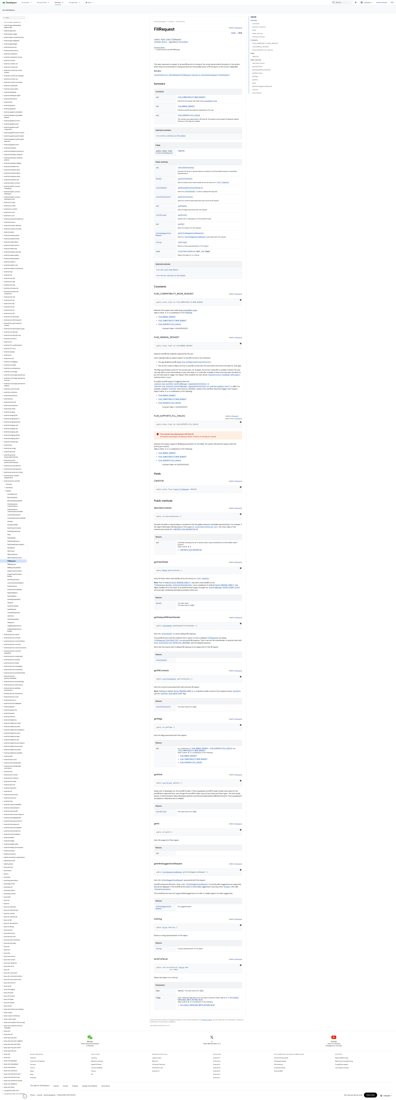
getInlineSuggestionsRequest (190, 233)
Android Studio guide (281, 1058)
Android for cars (157, 1068)
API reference (8, 10)
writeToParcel (184, 251)
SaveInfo (236, 691)
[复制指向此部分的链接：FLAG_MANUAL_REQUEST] (181, 337)
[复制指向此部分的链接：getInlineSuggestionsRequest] (184, 864)
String (163, 215)
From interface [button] (170, 136)
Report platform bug (341, 1058)
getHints (181, 215)
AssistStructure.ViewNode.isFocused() (224, 375)
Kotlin (233, 33)
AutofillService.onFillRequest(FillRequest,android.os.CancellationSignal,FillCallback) (192, 75)
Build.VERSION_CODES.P (181, 583)
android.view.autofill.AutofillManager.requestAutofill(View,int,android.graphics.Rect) (192, 386)
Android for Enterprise (37, 1061)
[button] (13, 22)
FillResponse (213, 638)
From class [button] (167, 270)
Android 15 (216, 1064)
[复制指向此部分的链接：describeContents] (173, 508)
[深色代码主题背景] (240, 300)
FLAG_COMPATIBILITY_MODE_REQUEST (191, 97)
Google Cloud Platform (89, 1086)
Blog (89, 2)
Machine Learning (97, 1061)
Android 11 (216, 1078)
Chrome (65, 1086)
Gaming (94, 1058)
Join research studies (342, 1068)
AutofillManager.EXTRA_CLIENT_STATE (224, 588)
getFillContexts (184, 197)
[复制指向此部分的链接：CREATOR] (166, 481)
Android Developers (160, 21)
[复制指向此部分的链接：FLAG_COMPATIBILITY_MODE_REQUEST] (196, 294)
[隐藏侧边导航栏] (25, 1096)
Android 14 (216, 1068)
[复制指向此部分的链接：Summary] (167, 84)
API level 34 (238, 775)
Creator (159, 153)
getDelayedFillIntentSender (189, 188)
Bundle (158, 179)
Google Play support (341, 1064)
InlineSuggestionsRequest (195, 237)
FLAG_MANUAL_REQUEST (186, 106)
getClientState (184, 179)
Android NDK (278, 1071)
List (157, 197)
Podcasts (33, 1078)
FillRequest (167, 153)
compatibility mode (210, 101)
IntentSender (161, 188)
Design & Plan (42, 2)
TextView (172, 389)
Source (32, 1068)
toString (181, 242)
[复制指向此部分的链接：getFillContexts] (171, 670)
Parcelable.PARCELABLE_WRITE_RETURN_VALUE (197, 1005)
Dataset (227, 887)
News (32, 1071)
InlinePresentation (162, 889)
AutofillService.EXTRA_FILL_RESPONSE (174, 643)
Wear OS (155, 1061)
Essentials (25, 2)
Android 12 (216, 1074)
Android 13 (216, 1071)
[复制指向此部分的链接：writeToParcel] (170, 959)
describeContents (185, 168)
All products (106, 1086)
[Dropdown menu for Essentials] (32, 2)
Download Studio (279, 1068)
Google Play (73, 2)
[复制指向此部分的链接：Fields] (163, 474)
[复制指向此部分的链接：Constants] (168, 287)
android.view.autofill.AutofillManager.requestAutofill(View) (180, 384)
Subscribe (370, 1095)
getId (180, 224)
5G (92, 1074)
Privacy (93, 1071)
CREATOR (181, 151)
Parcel (193, 251)
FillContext (165, 197)
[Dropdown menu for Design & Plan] (49, 2)
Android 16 (216, 1061)
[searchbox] (13, 17)
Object (164, 42)
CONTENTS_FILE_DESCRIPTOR (184, 529)
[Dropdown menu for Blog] (94, 2)
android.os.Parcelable (176, 136)
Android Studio (381, 2)
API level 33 (234, 416)
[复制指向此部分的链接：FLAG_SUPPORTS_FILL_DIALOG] (187, 416)
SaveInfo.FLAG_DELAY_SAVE (171, 694)
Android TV (155, 1071)
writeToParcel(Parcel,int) (206, 527)
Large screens (156, 1058)
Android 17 (216, 1058)
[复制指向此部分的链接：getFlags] (164, 719)
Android (33, 1058)
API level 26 (238, 28)
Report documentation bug (344, 1061)
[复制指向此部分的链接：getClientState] (170, 562)
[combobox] (342, 2)
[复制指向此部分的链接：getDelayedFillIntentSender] (182, 617)
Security (33, 1064)
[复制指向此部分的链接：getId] (161, 824)
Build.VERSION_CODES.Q (183, 691)
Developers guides (280, 1061)
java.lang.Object (159, 47)
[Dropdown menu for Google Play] (80, 2)
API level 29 (238, 294)
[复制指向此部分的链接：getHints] (164, 774)
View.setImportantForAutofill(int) (196, 362)
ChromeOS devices (158, 1064)
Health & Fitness (96, 1064)
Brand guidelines (49, 1095)
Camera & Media (96, 1068)
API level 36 (238, 418)
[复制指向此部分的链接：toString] (164, 919)
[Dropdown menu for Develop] (63, 2)
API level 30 (238, 864)
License (39, 1095)
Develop (58, 2)
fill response (223, 182)
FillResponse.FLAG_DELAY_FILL (166, 640)
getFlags (181, 206)
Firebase (75, 1086)
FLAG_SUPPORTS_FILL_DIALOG (189, 115)
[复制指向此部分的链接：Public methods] (174, 501)
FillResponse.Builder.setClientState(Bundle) (173, 585)
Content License (207, 1020)
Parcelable (183, 42)
